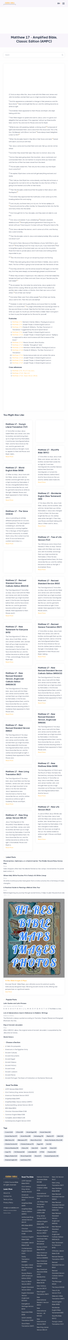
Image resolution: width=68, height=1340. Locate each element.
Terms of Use (7, 1199)
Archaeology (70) (38, 1136)
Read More (9, 456)
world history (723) (25, 1160)
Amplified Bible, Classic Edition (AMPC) (18, 1102)
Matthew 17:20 (17, 347)
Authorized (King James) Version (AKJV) (19, 1105)
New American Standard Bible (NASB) (42, 1263)
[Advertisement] (34, 20)
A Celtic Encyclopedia (13, 1046)
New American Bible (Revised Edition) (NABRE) (42, 1255)
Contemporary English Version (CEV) (18, 1121)
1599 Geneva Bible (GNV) (14, 1089)
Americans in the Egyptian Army (16, 1049)
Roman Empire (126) (26, 1156)
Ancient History (10, 1065)
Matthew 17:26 (17, 360)
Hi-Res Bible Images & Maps (16, 981)
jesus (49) (44, 1148)
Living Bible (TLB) (42, 1227)
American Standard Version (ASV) (17, 1095)
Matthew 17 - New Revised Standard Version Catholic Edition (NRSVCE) (50, 671)
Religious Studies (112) (11, 1156)
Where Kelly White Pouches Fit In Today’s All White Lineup (24, 875)
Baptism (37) (50, 1136)
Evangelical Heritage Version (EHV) (28, 1306)
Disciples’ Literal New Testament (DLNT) (27, 1267)
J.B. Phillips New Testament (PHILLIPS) (42, 1204)
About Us (6, 1193)
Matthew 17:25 (17, 358)
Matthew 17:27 (17, 363)
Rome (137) (38, 1156)
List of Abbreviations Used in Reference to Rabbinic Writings (25, 1013)
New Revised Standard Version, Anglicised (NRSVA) (56, 1218)
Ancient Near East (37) (11, 1136)
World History (8, 1037)
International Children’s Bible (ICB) (42, 1187)
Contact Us (7, 1196)
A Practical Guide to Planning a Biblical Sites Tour (21, 887)
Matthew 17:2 (17, 322)
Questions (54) (52, 1152)
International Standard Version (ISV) (43, 1196)
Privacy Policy (8, 1202)
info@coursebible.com (11, 1208)
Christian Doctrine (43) (11, 1144)
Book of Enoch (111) (36, 1140)
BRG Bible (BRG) (10, 1108)
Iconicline (10, 1210)
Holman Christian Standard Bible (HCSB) (43, 1179)
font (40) (49, 1144)
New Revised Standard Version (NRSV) (58, 1196)
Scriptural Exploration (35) (51, 1156)
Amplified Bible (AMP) (12, 1099)
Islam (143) (35, 1148)
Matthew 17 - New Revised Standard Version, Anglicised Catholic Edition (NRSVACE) (15, 679)
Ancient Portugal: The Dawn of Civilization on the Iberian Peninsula (28, 1078)
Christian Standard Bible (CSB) (16, 1111)
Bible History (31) (9, 1140)
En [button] (58, 3)
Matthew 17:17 (17, 342)
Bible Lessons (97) (22, 1140)
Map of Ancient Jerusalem (13, 1025)
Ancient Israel (10, 1068)
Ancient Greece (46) (45, 1132)
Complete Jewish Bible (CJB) (15, 1118)
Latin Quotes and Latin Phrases (14, 1003)
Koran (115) (53, 1148)
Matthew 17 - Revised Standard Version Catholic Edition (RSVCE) (17, 583)
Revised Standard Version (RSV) (58, 1264)
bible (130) (60, 1136)
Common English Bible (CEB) (15, 1114)
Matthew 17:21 (17, 355)
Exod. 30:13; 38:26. (31, 376)
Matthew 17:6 (17, 332)
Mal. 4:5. (27, 373)
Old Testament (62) (19, 1152)
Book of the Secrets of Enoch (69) (53, 1140)
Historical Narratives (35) (11, 1148)
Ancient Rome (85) (25, 1136)
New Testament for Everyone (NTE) (57, 1245)
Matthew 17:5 (17, 324)
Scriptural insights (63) (11, 1160)
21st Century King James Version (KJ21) (19, 1092)
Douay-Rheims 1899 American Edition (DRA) (27, 1275)
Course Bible (13, 1182)
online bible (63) (32, 1152)
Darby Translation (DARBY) (26, 1259)
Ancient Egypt (10, 1059)
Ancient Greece (10, 1062)
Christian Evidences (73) (27, 1144)
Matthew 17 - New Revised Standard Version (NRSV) (18, 728)
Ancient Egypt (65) (31, 1132)
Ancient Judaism (11, 1072)
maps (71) (8, 1152)
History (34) (25, 1148)
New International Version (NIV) (41, 1321)
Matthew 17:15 (17, 335)
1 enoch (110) (9, 1132)
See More (8, 992)
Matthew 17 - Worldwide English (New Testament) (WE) (49, 496)
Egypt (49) (40, 1144)
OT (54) (42, 1152)
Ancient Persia (10, 1075)
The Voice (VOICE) (58, 1287)
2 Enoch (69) (20, 1132)
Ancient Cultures (11, 1053)
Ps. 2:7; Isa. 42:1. (29, 371)
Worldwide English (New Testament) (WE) (57, 1310)
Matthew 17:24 (17, 376)
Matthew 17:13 (17, 373)
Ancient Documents (12, 1056)
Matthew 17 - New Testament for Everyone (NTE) (17, 630)
